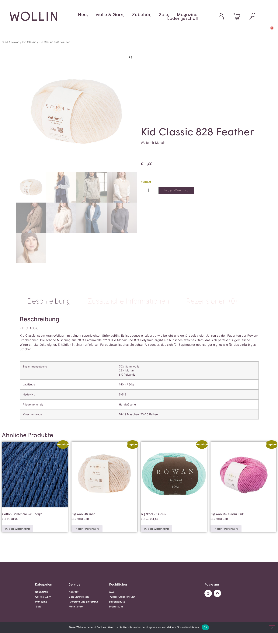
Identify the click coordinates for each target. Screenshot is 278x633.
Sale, (164, 14)
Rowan (15, 42)
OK (205, 627)
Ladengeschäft (183, 18)
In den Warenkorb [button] (17, 528)
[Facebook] (217, 593)
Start (5, 42)
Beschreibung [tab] (49, 301)
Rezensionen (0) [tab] (211, 301)
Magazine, (188, 14)
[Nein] (272, 627)
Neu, (83, 14)
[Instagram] (208, 593)
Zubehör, (141, 14)
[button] (130, 57)
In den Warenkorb (176, 190)
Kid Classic (29, 42)
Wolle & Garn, (110, 14)
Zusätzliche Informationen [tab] (128, 301)
